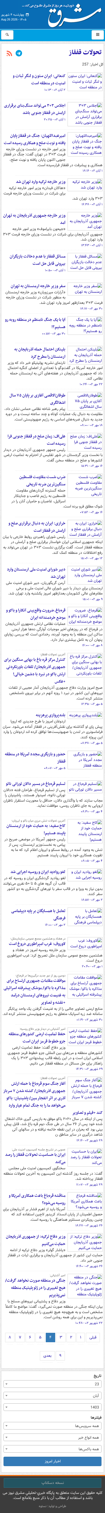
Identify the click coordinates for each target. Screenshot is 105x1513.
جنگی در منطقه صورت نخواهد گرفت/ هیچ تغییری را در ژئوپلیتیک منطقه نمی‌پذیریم (35, 1288)
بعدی (47, 1356)
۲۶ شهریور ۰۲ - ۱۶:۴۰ (89, 1266)
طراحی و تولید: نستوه (52, 1506)
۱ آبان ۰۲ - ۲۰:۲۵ (54, 119)
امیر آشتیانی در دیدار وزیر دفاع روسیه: (42, 1029)
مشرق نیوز (63, 13)
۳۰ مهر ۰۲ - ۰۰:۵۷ (53, 333)
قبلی (92, 1337)
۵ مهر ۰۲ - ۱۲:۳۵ (92, 704)
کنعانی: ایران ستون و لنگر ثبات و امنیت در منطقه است (39, 79)
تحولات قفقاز (85, 52)
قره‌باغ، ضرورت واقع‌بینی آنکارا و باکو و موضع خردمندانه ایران (35, 614)
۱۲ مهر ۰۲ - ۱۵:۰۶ (92, 558)
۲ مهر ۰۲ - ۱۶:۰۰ (55, 925)
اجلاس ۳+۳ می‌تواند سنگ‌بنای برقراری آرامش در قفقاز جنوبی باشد (34, 109)
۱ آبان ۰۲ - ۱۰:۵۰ (55, 270)
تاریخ (98, 1376)
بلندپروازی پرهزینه (50, 715)
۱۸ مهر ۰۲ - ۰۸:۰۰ (91, 425)
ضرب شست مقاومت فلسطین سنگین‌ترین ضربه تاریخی (42, 481)
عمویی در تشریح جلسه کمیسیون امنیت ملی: (38, 1149)
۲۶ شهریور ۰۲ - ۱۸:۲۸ (89, 1225)
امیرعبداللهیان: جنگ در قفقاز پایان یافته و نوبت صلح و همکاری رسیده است (34, 139)
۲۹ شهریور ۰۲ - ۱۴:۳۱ (89, 1069)
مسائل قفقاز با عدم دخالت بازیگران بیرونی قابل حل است (37, 260)
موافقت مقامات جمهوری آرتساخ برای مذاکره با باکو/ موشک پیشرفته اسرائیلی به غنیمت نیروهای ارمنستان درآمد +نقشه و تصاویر (34, 991)
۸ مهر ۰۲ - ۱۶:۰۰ (92, 645)
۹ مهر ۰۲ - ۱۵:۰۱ (93, 599)
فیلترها (96, 1418)
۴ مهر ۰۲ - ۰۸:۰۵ (92, 860)
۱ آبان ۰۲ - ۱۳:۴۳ (92, 245)
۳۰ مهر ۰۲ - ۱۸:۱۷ (91, 308)
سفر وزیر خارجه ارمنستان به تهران (38, 286)
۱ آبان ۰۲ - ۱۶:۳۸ (92, 204)
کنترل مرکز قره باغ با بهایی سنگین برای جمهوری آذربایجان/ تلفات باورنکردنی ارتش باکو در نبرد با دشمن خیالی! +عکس (34, 670)
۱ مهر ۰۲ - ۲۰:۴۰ (92, 966)
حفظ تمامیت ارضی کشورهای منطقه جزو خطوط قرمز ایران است (37, 1038)
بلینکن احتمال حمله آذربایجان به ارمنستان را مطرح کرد (39, 353)
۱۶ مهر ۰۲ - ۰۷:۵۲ (91, 512)
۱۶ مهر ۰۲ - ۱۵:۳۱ (92, 466)
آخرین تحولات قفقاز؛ (52, 654)
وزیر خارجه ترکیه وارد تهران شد (40, 181)
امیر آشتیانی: (57, 1275)
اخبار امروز (53, 1461)
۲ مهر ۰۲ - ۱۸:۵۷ (92, 900)
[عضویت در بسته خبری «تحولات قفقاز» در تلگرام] (18, 54)
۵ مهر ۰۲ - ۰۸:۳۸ (91, 743)
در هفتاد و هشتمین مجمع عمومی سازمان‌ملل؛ (37, 938)
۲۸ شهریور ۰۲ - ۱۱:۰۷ (89, 1184)
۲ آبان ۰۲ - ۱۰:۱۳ (54, 90)
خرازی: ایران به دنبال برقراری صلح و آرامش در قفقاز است (36, 527)
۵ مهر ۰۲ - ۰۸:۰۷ (54, 768)
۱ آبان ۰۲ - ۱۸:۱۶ (93, 170)
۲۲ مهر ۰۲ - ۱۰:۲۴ (91, 384)
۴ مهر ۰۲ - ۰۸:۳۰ (92, 811)
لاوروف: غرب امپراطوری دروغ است (37, 943)
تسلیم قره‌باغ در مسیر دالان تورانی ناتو (35, 783)
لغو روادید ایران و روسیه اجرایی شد (37, 871)
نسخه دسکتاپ (52, 1483)
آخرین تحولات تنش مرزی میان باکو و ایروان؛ (38, 820)
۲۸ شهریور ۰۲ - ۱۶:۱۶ (89, 1140)
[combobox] (53, 1384)
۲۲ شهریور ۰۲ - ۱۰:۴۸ (89, 1323)
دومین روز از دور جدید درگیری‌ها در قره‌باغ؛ (40, 975)
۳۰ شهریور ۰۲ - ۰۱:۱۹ (89, 1019)
